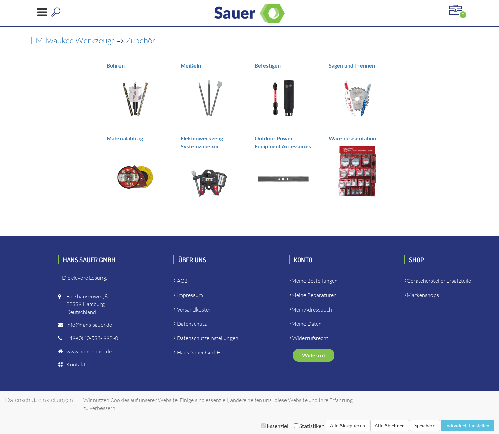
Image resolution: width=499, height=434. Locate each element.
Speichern (425, 425)
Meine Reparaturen (314, 294)
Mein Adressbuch (311, 309)
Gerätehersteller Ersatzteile (439, 280)
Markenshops (423, 294)
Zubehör (141, 40)
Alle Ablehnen (390, 425)
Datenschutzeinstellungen (207, 338)
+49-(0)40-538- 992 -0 (92, 338)
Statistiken (311, 425)
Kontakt (76, 364)
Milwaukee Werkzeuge (76, 40)
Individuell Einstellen (467, 425)
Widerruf (313, 355)
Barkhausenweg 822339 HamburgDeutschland (87, 304)
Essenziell (278, 425)
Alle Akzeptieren (347, 425)
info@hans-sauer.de (89, 324)
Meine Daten (306, 323)
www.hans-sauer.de (89, 351)
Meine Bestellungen (314, 280)
